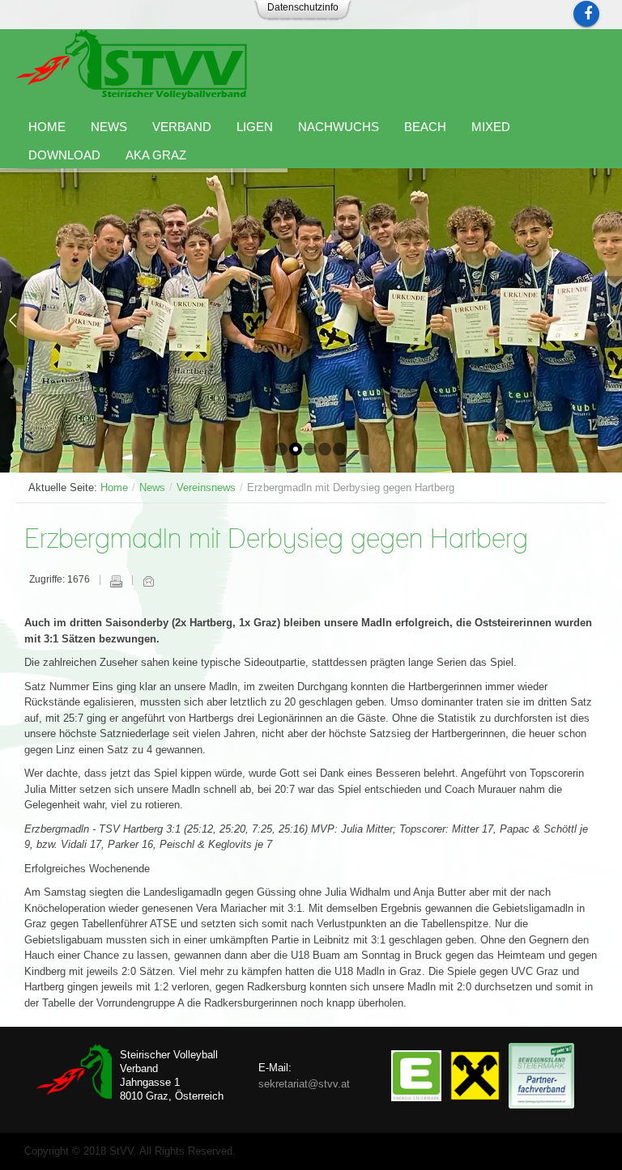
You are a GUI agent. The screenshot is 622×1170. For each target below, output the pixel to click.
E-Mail (148, 580)
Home (114, 487)
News (152, 487)
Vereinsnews (206, 487)
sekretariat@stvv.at (304, 1084)
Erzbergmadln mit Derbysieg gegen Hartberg (276, 540)
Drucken (115, 580)
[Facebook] (586, 14)
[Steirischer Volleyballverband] (131, 64)
